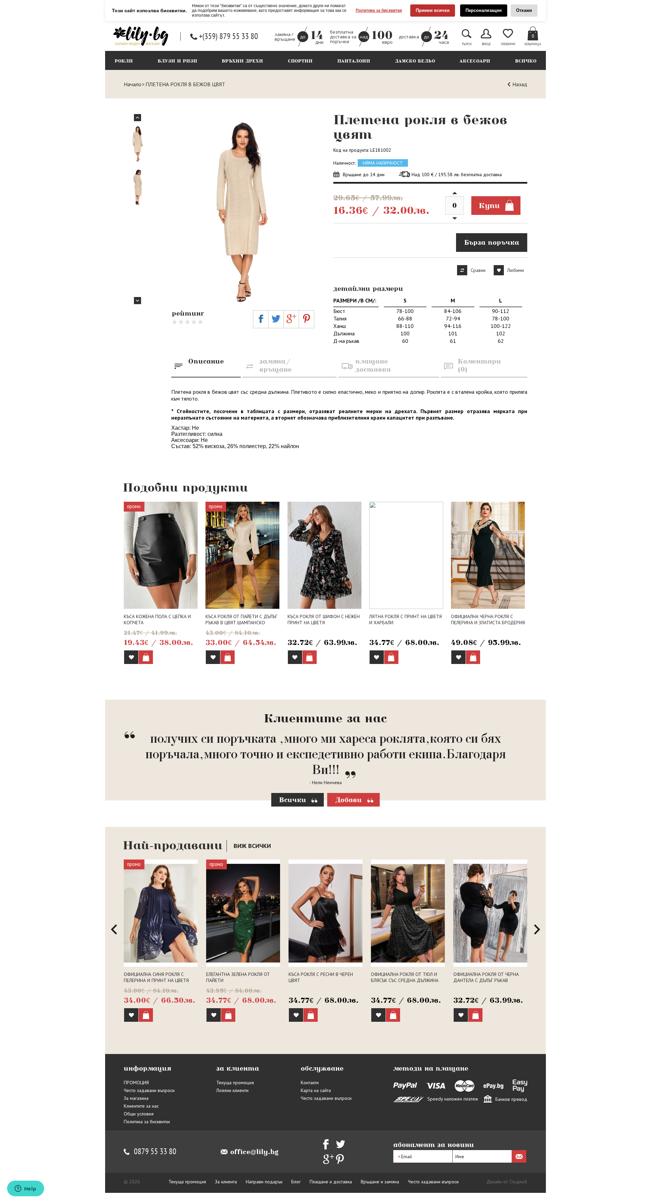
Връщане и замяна (380, 1182)
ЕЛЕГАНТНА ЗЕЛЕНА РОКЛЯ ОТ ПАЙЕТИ (238, 977)
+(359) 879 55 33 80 (228, 36)
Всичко (525, 60)
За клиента (226, 1182)
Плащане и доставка (331, 1182)
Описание (206, 361)
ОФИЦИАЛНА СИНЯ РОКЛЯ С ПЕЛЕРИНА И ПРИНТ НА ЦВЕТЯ (156, 977)
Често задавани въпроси (149, 1090)
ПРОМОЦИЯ (136, 1082)
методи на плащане (430, 1068)
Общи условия (139, 1114)
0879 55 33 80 (155, 1152)
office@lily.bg (254, 1152)
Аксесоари (474, 60)
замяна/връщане (275, 365)
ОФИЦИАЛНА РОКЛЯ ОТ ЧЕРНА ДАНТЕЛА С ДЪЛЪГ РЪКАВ (486, 977)
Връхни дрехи (242, 60)
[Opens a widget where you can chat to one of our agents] (25, 1189)
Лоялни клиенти (232, 1090)
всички (252, 846)
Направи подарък (264, 1182)
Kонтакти (310, 1082)
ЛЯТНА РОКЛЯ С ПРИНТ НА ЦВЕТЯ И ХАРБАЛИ (405, 619)
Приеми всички (433, 10)
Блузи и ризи (177, 60)
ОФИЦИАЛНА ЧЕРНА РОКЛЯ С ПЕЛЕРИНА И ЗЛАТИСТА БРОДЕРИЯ (488, 619)
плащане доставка (373, 365)
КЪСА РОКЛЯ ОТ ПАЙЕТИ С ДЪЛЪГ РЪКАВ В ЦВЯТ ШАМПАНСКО (241, 619)
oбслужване (322, 1068)
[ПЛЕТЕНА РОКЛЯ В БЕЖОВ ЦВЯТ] (243, 209)
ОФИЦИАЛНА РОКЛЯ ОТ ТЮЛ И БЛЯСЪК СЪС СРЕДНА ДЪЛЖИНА (404, 977)
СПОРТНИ (300, 60)
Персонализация (484, 10)
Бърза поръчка (491, 242)
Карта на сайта (316, 1090)
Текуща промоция (235, 1082)
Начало (132, 84)
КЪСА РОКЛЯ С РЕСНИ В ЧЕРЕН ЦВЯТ (321, 977)
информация (147, 1068)
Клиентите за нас (141, 1106)
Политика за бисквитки (379, 10)
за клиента (237, 1068)
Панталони (353, 60)
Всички (292, 800)
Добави (348, 800)
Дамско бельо (415, 60)
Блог (296, 1182)
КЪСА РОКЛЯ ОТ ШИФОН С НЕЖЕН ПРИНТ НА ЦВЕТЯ (324, 619)
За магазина (136, 1098)
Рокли (124, 60)
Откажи (524, 10)
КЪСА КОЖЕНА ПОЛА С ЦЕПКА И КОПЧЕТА (157, 619)
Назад (519, 84)
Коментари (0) (479, 365)
